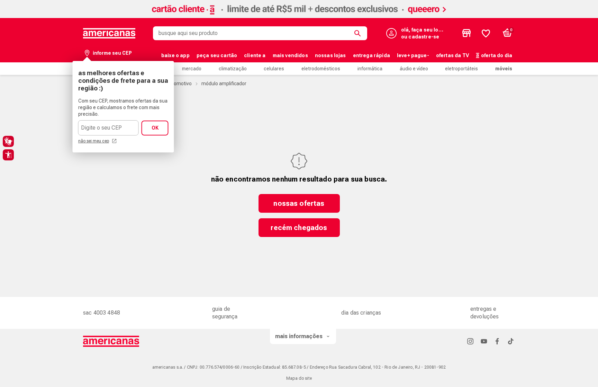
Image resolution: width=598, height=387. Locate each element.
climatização (233, 68)
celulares (274, 68)
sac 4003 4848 (101, 312)
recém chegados (299, 227)
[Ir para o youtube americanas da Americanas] (484, 341)
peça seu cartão (217, 55)
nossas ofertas (298, 203)
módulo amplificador (223, 83)
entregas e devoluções (484, 313)
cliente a (254, 55)
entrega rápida (371, 55)
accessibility (8, 154)
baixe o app (175, 55)
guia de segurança (224, 313)
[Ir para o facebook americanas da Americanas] (497, 341)
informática (369, 68)
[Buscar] (359, 33)
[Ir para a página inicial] (111, 341)
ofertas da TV (452, 55)
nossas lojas (330, 55)
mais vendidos (290, 55)
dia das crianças (361, 312)
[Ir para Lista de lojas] (466, 33)
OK (155, 128)
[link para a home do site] (109, 33)
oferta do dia (496, 55)
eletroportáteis (461, 68)
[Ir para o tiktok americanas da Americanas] (511, 341)
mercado (191, 68)
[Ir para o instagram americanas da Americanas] (470, 341)
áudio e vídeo (414, 68)
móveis (503, 68)
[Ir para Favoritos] (485, 33)
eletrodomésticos (320, 68)
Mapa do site (299, 378)
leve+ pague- (413, 55)
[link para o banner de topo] (299, 16)
